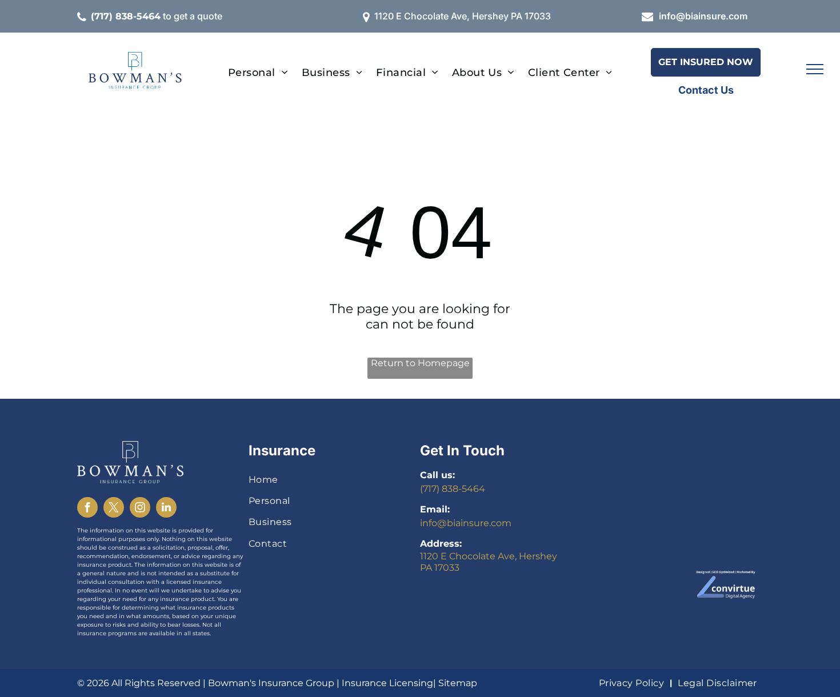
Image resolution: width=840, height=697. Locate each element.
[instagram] (140, 508)
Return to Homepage (420, 363)
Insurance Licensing (387, 683)
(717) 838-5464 (452, 488)
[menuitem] (258, 72)
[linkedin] (166, 508)
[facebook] (87, 508)
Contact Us (706, 90)
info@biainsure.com (703, 16)
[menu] (815, 69)
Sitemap (457, 683)
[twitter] (113, 508)
